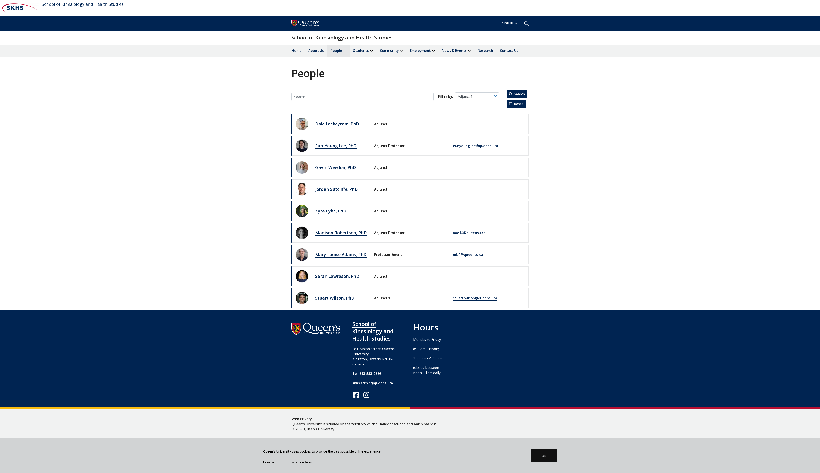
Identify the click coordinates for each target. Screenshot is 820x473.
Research (485, 50)
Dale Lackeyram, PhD (337, 124)
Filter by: (445, 96)
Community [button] (390, 50)
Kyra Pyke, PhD (330, 211)
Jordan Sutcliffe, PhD (336, 189)
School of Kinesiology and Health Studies (83, 4)
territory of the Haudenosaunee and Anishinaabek (393, 424)
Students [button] (361, 50)
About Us (316, 50)
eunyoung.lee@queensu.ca (475, 145)
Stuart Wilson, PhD (334, 298)
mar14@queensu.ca (469, 232)
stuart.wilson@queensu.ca (475, 298)
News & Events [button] (454, 50)
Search (519, 94)
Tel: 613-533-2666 (366, 373)
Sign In (508, 23)
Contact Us (509, 50)
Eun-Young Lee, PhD (336, 145)
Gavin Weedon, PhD (335, 167)
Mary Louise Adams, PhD (341, 254)
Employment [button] (421, 50)
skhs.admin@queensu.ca (372, 383)
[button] (525, 23)
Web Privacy (302, 418)
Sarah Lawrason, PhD (337, 276)
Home (297, 50)
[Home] (19, 8)
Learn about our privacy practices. (287, 462)
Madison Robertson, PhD (341, 233)
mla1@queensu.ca (468, 254)
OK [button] (544, 455)
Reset (518, 104)
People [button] (337, 50)
